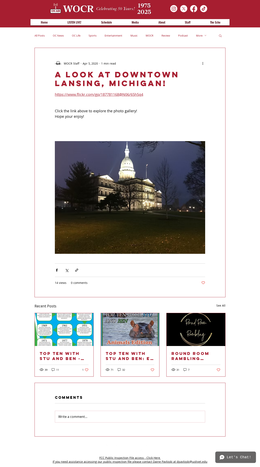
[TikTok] (203, 8)
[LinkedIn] (120, 448)
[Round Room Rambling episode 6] (196, 329)
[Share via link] (77, 270)
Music (134, 35)
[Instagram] (173, 8)
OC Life (76, 35)
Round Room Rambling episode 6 (190, 356)
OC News (58, 35)
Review (165, 35)
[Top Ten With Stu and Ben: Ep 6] (130, 329)
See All (220, 305)
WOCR (149, 35)
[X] (183, 8)
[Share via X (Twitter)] (67, 270)
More (199, 35)
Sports (92, 35)
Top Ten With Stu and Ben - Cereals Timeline (60, 356)
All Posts (40, 35)
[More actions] (202, 63)
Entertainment (113, 35)
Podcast (183, 35)
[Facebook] (193, 8)
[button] (220, 35)
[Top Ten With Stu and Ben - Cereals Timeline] (64, 329)
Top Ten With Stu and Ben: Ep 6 (130, 356)
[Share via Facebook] (57, 270)
